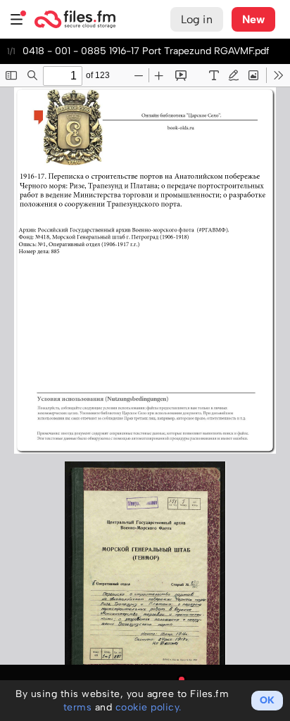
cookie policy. (148, 707)
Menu (17, 19)
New (253, 19)
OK (267, 700)
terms (77, 707)
